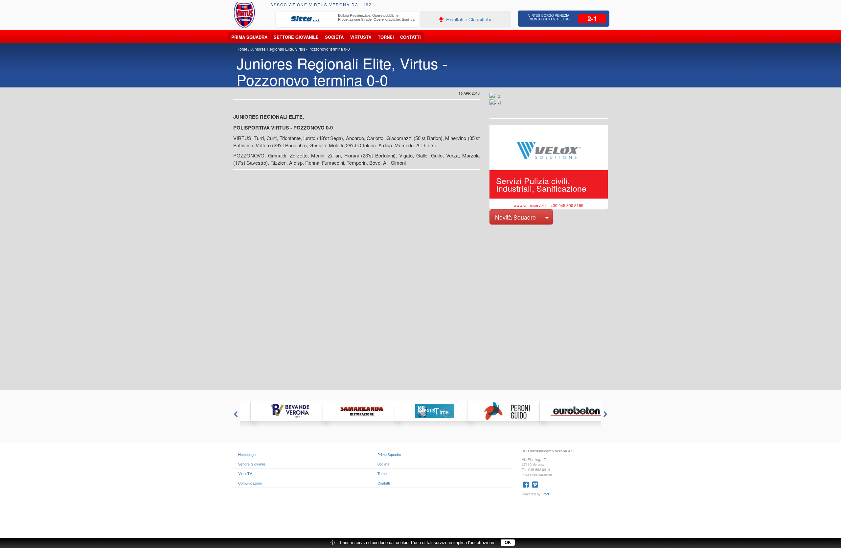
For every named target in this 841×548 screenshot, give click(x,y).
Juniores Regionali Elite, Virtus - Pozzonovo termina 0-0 (300, 49)
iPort (545, 493)
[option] (347, 19)
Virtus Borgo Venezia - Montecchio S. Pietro (549, 17)
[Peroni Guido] (493, 411)
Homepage (247, 454)
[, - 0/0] (504, 107)
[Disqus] (420, 307)
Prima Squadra (249, 37)
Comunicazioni (249, 483)
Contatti (410, 37)
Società (334, 37)
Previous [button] (235, 414)
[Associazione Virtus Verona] (244, 15)
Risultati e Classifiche (468, 19)
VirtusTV (361, 37)
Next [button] (606, 414)
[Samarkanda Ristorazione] (348, 411)
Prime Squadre (389, 454)
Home (242, 49)
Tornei (386, 37)
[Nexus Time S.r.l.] (420, 411)
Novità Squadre (515, 217)
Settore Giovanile (296, 37)
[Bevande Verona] (276, 411)
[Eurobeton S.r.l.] (565, 411)
